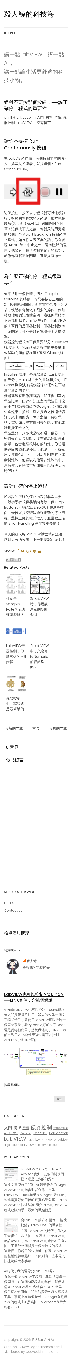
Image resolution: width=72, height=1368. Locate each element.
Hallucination (58, 1133)
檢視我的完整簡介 (36, 967)
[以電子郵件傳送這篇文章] (8, 560)
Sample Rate (49, 1145)
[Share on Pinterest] (34, 551)
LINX (31, 1140)
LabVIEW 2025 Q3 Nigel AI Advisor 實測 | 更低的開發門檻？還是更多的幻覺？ (42, 1174)
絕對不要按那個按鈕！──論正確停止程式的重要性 (36, 105)
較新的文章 (14, 728)
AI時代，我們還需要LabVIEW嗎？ (29, 1271)
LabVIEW (24, 122)
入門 (40, 117)
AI (66, 1128)
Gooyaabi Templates (42, 1351)
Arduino (25, 1133)
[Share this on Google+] (28, 551)
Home (9, 902)
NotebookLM (19, 1145)
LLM (37, 1139)
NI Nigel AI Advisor (55, 1140)
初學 (49, 117)
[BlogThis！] (12, 560)
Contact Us (13, 910)
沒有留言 (44, 122)
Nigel (7, 1145)
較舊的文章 (58, 728)
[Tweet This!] (22, 551)
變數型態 (59, 1128)
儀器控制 (41, 1127)
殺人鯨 (32, 961)
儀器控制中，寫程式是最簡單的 (15, 703)
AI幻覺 (11, 1133)
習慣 (57, 117)
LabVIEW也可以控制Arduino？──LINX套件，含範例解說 (34, 997)
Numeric (34, 1145)
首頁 (36, 728)
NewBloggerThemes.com (41, 1347)
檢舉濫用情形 (16, 933)
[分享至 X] (15, 560)
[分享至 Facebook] (19, 560)
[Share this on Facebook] (18, 551)
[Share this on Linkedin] (39, 551)
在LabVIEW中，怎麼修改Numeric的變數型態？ (39, 656)
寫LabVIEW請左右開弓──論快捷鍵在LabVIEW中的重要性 (44, 1222)
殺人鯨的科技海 (29, 14)
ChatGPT (40, 1133)
